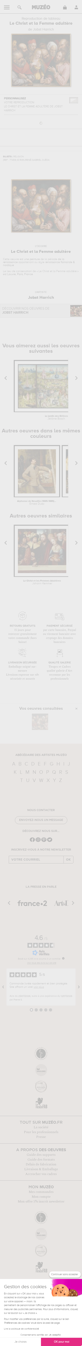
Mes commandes (41, 1192)
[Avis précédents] (3, 987)
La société (41, 1127)
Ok (68, 859)
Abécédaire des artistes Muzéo (41, 755)
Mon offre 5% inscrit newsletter (41, 1201)
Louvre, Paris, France (20, 274)
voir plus (39, 987)
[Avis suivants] (79, 987)
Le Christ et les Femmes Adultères (42, 582)
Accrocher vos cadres (41, 1174)
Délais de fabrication (41, 1164)
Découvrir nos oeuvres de (26, 310)
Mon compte (41, 1196)
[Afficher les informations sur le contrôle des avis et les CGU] (63, 958)
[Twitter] (50, 841)
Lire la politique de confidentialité (21, 1329)
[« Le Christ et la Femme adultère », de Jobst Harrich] (40, 722)
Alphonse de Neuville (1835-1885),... (37, 502)
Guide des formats (41, 1159)
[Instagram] (38, 841)
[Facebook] (32, 841)
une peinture (32, 259)
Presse (41, 1137)
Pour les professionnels (41, 1132)
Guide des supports (41, 1154)
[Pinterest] (44, 841)
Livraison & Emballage (41, 1169)
